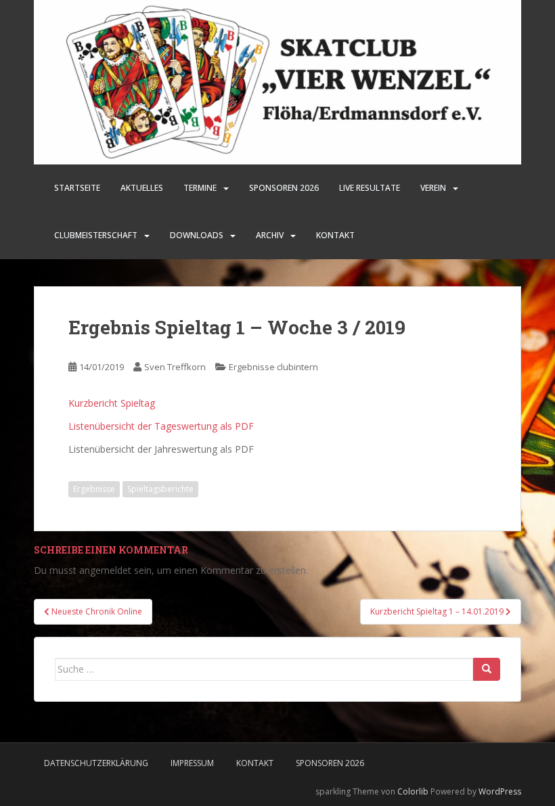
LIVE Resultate (369, 188)
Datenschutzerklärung (96, 763)
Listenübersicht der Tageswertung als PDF (161, 426)
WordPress (500, 791)
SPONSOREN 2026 (284, 188)
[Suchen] (486, 669)
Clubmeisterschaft (95, 235)
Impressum (192, 763)
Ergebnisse (94, 489)
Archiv (270, 235)
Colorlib (412, 791)
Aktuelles (141, 188)
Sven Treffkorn (175, 367)
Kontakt (335, 235)
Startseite (77, 188)
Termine (200, 188)
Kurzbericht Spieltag (111, 403)
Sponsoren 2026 (330, 763)
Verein (433, 188)
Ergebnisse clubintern (273, 367)
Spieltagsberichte (160, 489)
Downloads (196, 235)
